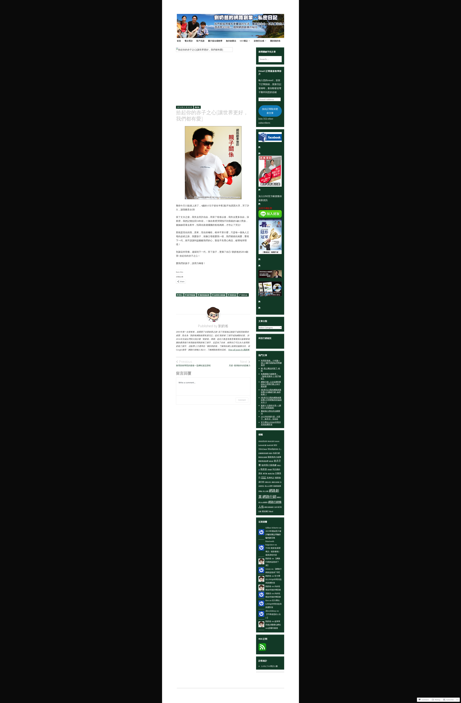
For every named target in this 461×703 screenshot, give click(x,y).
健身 (270, 453)
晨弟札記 (233, 295)
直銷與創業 (277, 486)
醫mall (271, 511)
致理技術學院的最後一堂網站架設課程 (193, 363)
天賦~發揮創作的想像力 (239, 363)
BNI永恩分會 (262, 441)
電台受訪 (189, 40)
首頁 (179, 40)
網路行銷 (269, 496)
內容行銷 (276, 453)
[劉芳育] (270, 141)
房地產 (269, 469)
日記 (263, 477)
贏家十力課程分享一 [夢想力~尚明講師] (271, 406)
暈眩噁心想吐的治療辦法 (270, 412)
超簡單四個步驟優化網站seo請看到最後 (273, 624)
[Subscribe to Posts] (262, 649)
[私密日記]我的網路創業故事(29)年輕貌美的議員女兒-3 (271, 399)
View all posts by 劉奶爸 (238, 349)
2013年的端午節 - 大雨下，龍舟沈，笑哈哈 (270, 417)
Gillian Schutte (272, 527)
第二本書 (265, 491)
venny (268, 569)
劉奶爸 (197, 107)
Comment (242, 400)
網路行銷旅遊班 (269, 507)
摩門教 (265, 473)
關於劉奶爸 (275, 40)
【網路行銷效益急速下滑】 (272, 562)
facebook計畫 (262, 445)
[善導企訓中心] (259, 308)
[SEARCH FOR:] (270, 59)
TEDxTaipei (262, 449)
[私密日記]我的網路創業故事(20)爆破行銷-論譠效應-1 (271, 392)
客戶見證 (200, 40)
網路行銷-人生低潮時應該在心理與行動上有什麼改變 (271, 384)
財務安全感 (259, 40)
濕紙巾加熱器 (275, 482)
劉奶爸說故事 (204, 295)
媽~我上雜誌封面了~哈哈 (270, 369)
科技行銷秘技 (264, 338)
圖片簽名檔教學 (215, 40)
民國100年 (268, 482)
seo (275, 444)
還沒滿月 (265, 511)
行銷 (275, 507)
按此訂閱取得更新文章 (270, 110)
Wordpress (273, 448)
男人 (180, 295)
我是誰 (263, 469)
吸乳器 (271, 461)
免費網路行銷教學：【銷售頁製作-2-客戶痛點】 (271, 376)
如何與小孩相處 (219, 295)
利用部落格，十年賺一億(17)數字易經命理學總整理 (271, 362)
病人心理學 (269, 486)
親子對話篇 (191, 295)
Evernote (276, 441)
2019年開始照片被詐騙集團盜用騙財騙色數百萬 (273, 534)
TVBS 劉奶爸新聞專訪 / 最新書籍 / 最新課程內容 (272, 551)
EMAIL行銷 (270, 441)
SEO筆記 (244, 40)
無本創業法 (231, 40)
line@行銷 (270, 445)
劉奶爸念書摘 (262, 457)
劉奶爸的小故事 (274, 457)
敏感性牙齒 (271, 473)
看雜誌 (260, 491)
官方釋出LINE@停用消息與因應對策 (271, 423)
